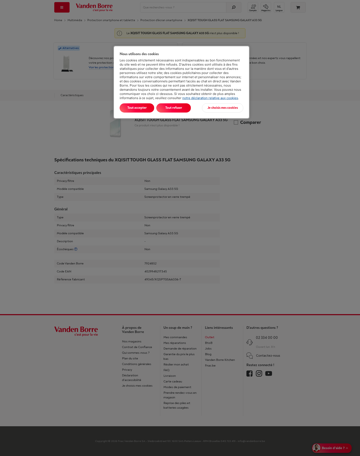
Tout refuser (173, 108)
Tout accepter (137, 108)
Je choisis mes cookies (222, 108)
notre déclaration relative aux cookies (210, 98)
